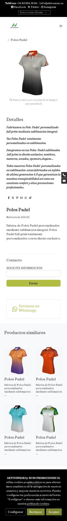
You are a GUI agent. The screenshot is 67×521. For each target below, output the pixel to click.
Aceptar (53, 512)
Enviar (33, 283)
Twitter (34, 7)
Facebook (20, 7)
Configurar (15, 512)
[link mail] (64, 181)
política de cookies (38, 503)
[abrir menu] (61, 26)
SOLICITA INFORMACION (24, 268)
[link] (14, 26)
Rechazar (35, 512)
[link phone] (64, 175)
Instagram (49, 7)
